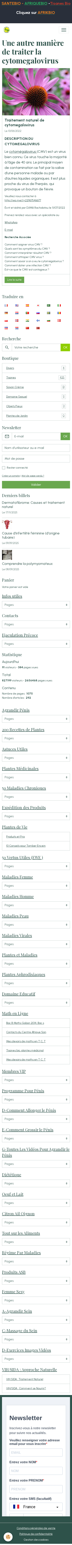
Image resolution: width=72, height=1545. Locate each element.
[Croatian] (17, 328)
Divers (35, 368)
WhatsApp (11, 222)
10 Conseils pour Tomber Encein (26, 845)
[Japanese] (38, 305)
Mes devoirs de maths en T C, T (26, 1041)
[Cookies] (8, 1536)
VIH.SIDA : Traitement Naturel (24, 1379)
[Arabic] (48, 305)
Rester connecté (17, 467)
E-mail (9, 230)
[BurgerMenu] (64, 29)
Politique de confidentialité (36, 1534)
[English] (17, 305)
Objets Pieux (35, 406)
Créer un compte (11, 475)
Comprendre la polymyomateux (27, 563)
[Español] (27, 305)
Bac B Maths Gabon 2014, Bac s (25, 1023)
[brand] (7, 29)
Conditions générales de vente (36, 1528)
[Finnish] (38, 320)
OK (65, 347)
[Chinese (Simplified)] (27, 328)
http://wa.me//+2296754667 (22, 200)
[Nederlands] (17, 313)
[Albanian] (38, 328)
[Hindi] (27, 320)
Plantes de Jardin (35, 415)
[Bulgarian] (48, 320)
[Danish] (59, 320)
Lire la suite (14, 279)
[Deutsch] (6, 313)
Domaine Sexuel (35, 396)
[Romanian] (59, 313)
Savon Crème (35, 387)
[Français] (6, 305)
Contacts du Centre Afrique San (26, 1032)
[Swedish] (48, 313)
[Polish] (6, 320)
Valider (36, 484)
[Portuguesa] (27, 313)
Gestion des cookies (36, 1539)
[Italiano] (59, 305)
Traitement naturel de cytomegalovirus (24, 122)
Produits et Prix (15, 836)
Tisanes (35, 377)
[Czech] (6, 328)
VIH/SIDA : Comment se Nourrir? (26, 1388)
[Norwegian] (17, 320)
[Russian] (38, 313)
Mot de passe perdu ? (33, 475)
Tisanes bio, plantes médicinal (25, 1050)
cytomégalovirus (23, 151)
